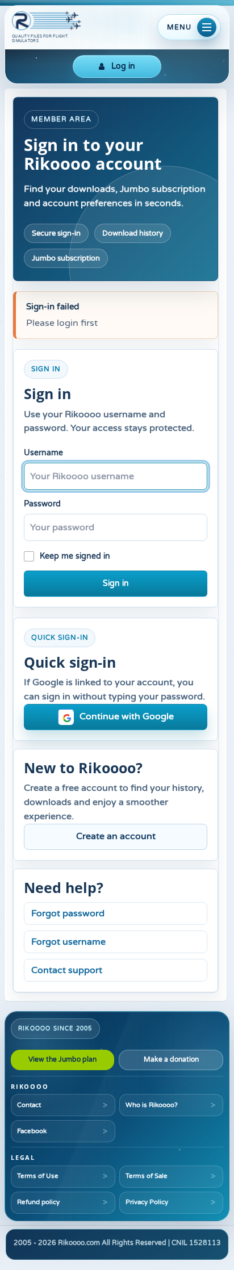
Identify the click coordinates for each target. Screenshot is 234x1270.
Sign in (116, 583)
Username (43, 453)
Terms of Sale (147, 1176)
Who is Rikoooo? (152, 1105)
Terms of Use (37, 1176)
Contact (29, 1105)
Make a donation (171, 1059)
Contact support (66, 970)
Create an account (116, 836)
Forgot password (68, 913)
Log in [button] (123, 66)
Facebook (32, 1131)
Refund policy (38, 1202)
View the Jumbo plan (62, 1059)
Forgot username (68, 942)
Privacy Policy (147, 1202)
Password (42, 504)
